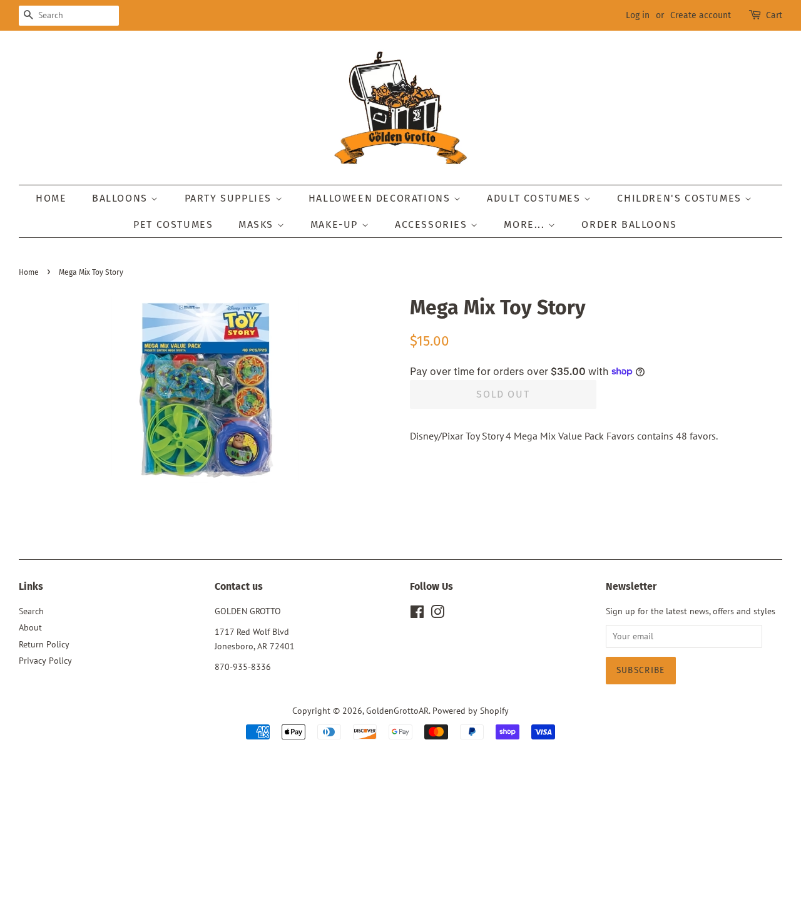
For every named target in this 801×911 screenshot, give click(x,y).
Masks (257, 224)
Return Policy (44, 644)
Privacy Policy (45, 660)
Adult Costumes (535, 198)
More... (526, 224)
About (30, 627)
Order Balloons (628, 224)
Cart (774, 15)
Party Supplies (230, 198)
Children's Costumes (681, 198)
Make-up (336, 224)
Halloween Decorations (381, 198)
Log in (638, 15)
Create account (700, 15)
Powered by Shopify (470, 710)
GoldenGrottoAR (397, 710)
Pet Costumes (173, 224)
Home (51, 198)
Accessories (433, 224)
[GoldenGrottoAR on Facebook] (417, 614)
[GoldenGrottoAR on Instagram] (437, 614)
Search (31, 611)
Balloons (121, 198)
